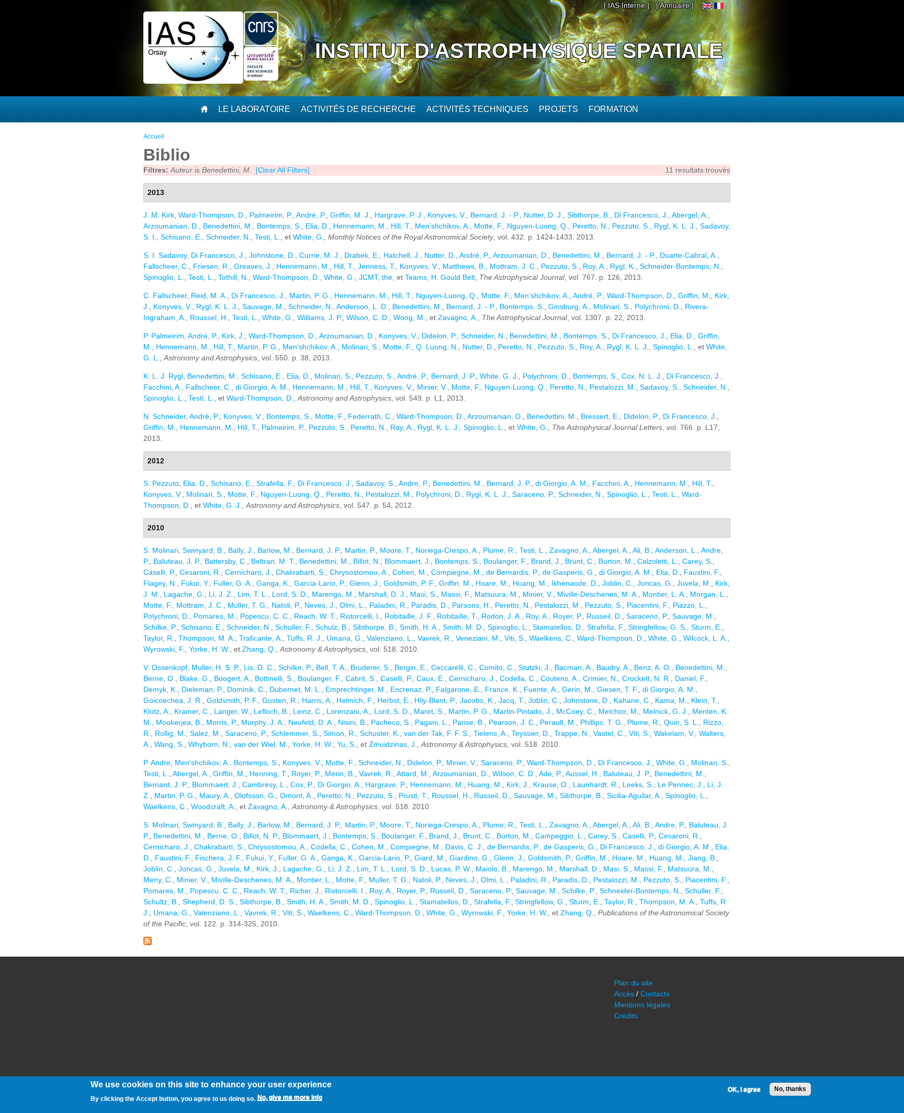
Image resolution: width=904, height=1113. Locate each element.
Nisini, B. (352, 722)
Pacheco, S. (391, 722)
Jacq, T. (511, 700)
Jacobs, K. (477, 700)
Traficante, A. (260, 638)
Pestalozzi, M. (613, 387)
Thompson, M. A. (206, 638)
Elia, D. (317, 226)
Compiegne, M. (456, 572)
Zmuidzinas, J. (393, 744)
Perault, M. (558, 722)
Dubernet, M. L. (295, 689)
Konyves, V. (446, 215)
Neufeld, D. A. (311, 722)
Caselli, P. (159, 572)
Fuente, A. (541, 689)
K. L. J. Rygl (163, 376)
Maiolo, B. (492, 869)
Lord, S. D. (290, 594)
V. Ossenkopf (165, 667)
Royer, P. (567, 616)
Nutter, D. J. (543, 215)
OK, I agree (744, 1089)
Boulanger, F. (505, 561)
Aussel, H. (582, 773)
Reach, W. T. (315, 616)
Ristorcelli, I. (360, 616)
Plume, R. (499, 550)
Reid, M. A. (209, 295)
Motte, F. (488, 226)
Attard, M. (413, 773)
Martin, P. (360, 550)
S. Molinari (160, 550)
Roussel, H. (209, 317)
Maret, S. (429, 711)
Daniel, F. (690, 678)
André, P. (311, 215)
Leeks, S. (638, 784)
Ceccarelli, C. (453, 667)
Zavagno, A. (458, 317)
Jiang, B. (702, 858)
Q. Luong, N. (437, 347)
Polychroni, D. (658, 306)
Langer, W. (232, 711)
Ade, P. (550, 773)
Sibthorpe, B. (588, 215)
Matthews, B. (464, 266)
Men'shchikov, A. (442, 226)
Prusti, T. (413, 795)
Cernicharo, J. (248, 572)
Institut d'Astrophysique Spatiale (519, 51)
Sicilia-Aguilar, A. (634, 795)
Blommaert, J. (408, 561)
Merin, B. (340, 773)
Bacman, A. (573, 667)
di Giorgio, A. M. (261, 387)
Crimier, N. (600, 678)
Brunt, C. (579, 561)
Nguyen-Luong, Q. (537, 226)
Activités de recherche (358, 109)
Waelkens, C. (551, 638)
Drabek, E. (361, 255)
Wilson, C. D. (367, 317)
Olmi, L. (352, 605)
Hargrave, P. (385, 784)
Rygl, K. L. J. (675, 226)
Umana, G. (344, 638)
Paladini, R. (388, 605)
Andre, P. (413, 483)
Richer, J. (305, 891)
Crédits (626, 1016)
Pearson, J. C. (512, 722)
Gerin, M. (577, 689)
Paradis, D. (429, 605)
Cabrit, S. (360, 678)
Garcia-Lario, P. (319, 583)
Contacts (655, 994)
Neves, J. (319, 605)
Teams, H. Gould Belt (440, 277)
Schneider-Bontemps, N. (680, 266)
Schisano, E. (181, 237)
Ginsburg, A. (568, 306)
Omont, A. (296, 795)
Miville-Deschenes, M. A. (597, 594)
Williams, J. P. (319, 317)
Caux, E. (430, 678)
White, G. (308, 237)
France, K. (502, 689)
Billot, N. (366, 561)
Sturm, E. (706, 627)
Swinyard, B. (203, 550)
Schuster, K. (380, 733)
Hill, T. (401, 226)
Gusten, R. (280, 700)
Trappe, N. (571, 733)
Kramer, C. (192, 711)
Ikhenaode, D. (574, 583)
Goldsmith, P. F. (409, 583)
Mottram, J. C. (513, 266)
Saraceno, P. (533, 494)
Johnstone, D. (272, 255)
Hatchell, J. (401, 255)
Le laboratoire (254, 109)
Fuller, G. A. (232, 583)
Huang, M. (530, 583)
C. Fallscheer (165, 295)
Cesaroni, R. (200, 572)
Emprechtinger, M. (355, 689)
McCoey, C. (575, 711)
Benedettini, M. (228, 226)
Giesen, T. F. (617, 689)
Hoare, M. (492, 583)
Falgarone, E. (458, 689)
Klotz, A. (156, 711)
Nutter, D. (440, 255)
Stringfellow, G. (540, 902)
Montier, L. (314, 880)
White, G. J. (499, 376)
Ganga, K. (273, 583)
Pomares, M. (215, 616)
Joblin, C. (617, 583)
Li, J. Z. (221, 594)
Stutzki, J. (534, 667)
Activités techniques (477, 109)
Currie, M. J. (319, 255)
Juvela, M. (694, 583)
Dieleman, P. (202, 689)
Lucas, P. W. (451, 869)
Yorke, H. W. (209, 649)
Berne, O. (159, 678)
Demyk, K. (160, 689)
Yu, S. (346, 744)
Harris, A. (317, 700)
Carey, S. (697, 561)
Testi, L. (267, 237)
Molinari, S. (611, 306)
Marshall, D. (579, 869)
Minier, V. (432, 387)
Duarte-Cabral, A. (688, 255)
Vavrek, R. (434, 638)
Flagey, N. (160, 583)
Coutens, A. (559, 678)
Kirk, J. (233, 336)
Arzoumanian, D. (171, 226)
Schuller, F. (293, 627)
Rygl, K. (623, 266)
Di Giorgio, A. (339, 784)
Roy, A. (594, 266)
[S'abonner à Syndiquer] (147, 942)
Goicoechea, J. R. (172, 700)
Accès (624, 994)
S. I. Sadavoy (165, 255)
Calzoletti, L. (657, 561)
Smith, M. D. (463, 627)
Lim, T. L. (253, 594)
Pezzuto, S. (631, 226)
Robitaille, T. (457, 616)
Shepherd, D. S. (209, 902)
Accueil (153, 136)
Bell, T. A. (331, 667)
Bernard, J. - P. (494, 215)
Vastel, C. (609, 733)
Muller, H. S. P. (215, 667)
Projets (558, 109)
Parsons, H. (471, 605)
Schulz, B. (331, 627)
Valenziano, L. (390, 638)
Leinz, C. (307, 711)
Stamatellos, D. (558, 627)
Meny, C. (158, 880)
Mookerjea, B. (179, 722)
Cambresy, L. (264, 784)
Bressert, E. (600, 416)
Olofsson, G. (255, 795)
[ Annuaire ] (675, 5)
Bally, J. (240, 550)
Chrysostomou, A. (359, 572)
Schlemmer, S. (295, 733)
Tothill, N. (233, 277)
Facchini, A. (162, 387)
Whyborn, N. (209, 744)
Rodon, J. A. (501, 616)
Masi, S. (423, 594)
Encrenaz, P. (411, 689)
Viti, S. (514, 638)
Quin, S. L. (681, 722)
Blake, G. (194, 678)
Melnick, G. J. (665, 711)
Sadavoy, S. (659, 387)
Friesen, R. (211, 266)
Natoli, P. (286, 605)
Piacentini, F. (648, 605)
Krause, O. (551, 784)
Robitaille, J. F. (409, 616)
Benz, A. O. (652, 667)
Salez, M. (205, 733)
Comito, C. (496, 667)
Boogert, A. (232, 678)
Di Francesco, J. (641, 215)
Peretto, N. (590, 226)
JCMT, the (375, 277)
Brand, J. (546, 561)
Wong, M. (409, 317)
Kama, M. (671, 700)
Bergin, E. (410, 667)
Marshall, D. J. (382, 594)
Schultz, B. (160, 902)
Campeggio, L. (559, 836)
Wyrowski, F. (164, 649)
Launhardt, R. (595, 784)
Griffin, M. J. (350, 215)
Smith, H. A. (419, 627)
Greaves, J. (253, 266)
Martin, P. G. (309, 295)
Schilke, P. (160, 627)
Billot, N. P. (260, 836)
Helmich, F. (354, 700)
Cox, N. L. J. (642, 376)
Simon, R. (339, 733)
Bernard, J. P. (453, 376)
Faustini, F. (702, 572)
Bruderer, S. (370, 667)
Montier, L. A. (664, 594)
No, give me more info (289, 1098)
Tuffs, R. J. (304, 638)
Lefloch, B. (271, 711)
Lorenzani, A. (348, 711)
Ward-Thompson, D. (211, 215)
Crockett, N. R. (646, 678)
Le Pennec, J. (680, 784)
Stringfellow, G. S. (657, 627)
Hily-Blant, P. (435, 700)
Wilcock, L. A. (705, 638)
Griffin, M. (694, 295)
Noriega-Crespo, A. (447, 550)
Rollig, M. (170, 733)
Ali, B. (641, 550)
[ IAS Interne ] (626, 5)
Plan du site (633, 983)
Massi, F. (455, 594)
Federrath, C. (370, 416)
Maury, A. (214, 795)
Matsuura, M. (496, 594)
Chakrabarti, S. (300, 572)
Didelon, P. (439, 336)
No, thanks (790, 1089)
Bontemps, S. (279, 226)
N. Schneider (164, 416)
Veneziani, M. (478, 638)
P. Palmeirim (163, 336)
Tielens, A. (490, 733)
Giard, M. (429, 858)
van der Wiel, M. (261, 744)
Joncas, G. (655, 583)
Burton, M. (615, 561)
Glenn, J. (364, 583)
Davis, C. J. (464, 847)
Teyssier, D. (531, 733)
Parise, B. (468, 722)
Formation (613, 109)
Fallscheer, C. (166, 266)
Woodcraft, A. (213, 806)
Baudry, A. (613, 667)
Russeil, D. (604, 616)
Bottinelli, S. (274, 678)
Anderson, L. (676, 550)
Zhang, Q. (259, 649)
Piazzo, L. (689, 605)
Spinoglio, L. (163, 277)
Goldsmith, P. (549, 858)
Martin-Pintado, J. (522, 711)
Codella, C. (518, 678)
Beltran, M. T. (273, 561)
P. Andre (157, 762)
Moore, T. (395, 550)
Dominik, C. (246, 689)
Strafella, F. (274, 483)
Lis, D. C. (259, 667)
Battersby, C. (226, 561)
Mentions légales (642, 1005)
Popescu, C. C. (265, 616)
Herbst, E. (393, 700)
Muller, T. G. (247, 605)
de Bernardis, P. (512, 572)
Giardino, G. (469, 858)
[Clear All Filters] (283, 170)
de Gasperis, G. (569, 572)
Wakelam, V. (674, 733)
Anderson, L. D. (362, 306)
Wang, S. (169, 744)
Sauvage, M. (263, 306)
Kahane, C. (632, 700)
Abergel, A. (690, 215)
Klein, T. (704, 700)
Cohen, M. (409, 572)
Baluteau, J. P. (176, 561)
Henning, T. (268, 773)
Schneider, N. (228, 237)
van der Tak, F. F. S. (436, 733)
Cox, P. (301, 784)
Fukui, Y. (195, 583)
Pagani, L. (431, 722)
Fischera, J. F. (218, 858)
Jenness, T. (377, 266)
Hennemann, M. (360, 226)
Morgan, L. (708, 594)
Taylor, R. (158, 638)
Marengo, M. (333, 594)
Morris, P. (221, 722)
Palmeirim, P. (271, 215)
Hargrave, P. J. (399, 215)
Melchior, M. (618, 711)
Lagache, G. (184, 594)
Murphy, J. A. (262, 722)
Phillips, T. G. (601, 722)
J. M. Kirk (158, 215)
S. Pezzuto (161, 483)
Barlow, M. (274, 550)
